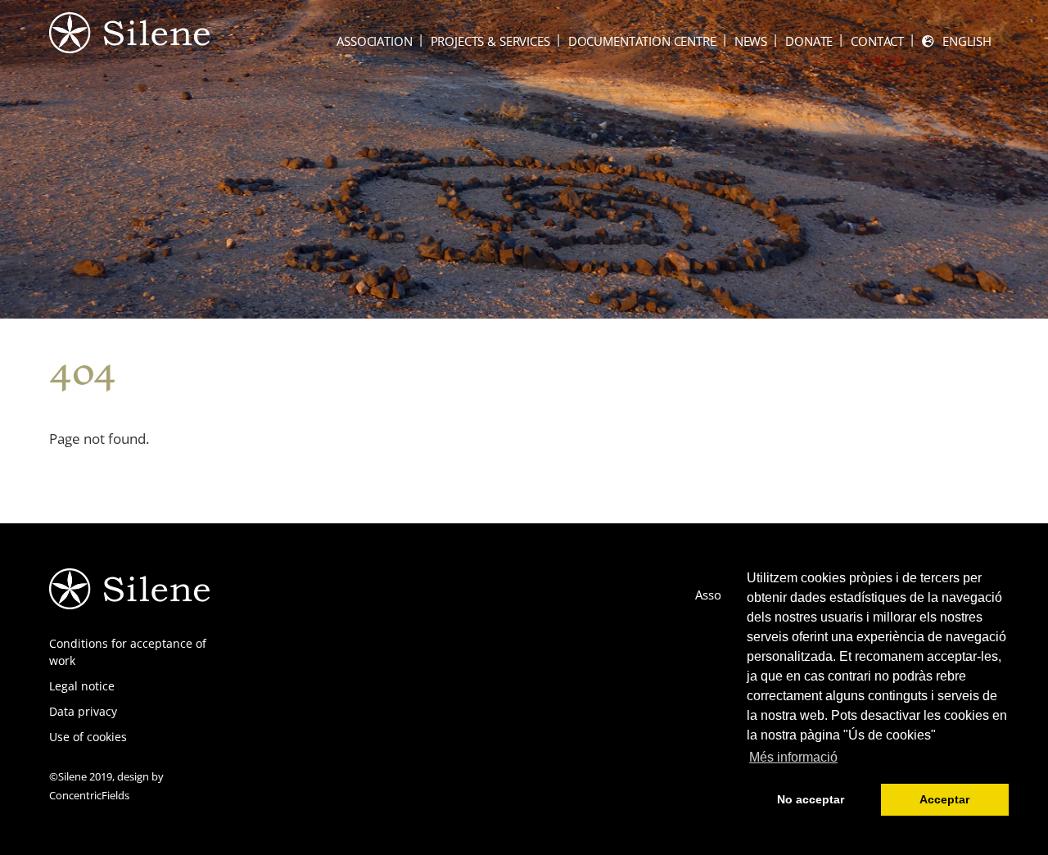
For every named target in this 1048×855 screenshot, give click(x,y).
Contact (877, 41)
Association (374, 41)
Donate (809, 41)
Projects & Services (490, 41)
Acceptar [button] (944, 799)
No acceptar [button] (810, 799)
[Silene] (129, 45)
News (750, 41)
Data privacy (83, 711)
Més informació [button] (793, 757)
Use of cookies (88, 736)
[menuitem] (957, 41)
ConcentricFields (89, 795)
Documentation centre (642, 41)
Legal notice (82, 686)
